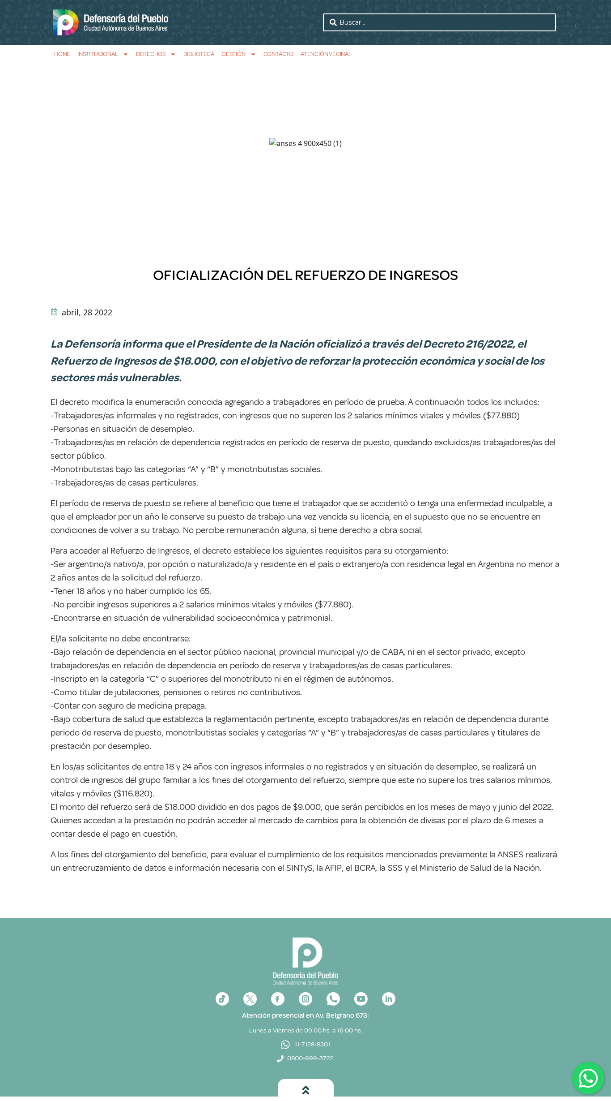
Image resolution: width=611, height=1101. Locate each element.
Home (62, 54)
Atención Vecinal (326, 54)
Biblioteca (198, 54)
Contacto (278, 54)
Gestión (233, 54)
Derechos (150, 54)
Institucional (97, 54)
